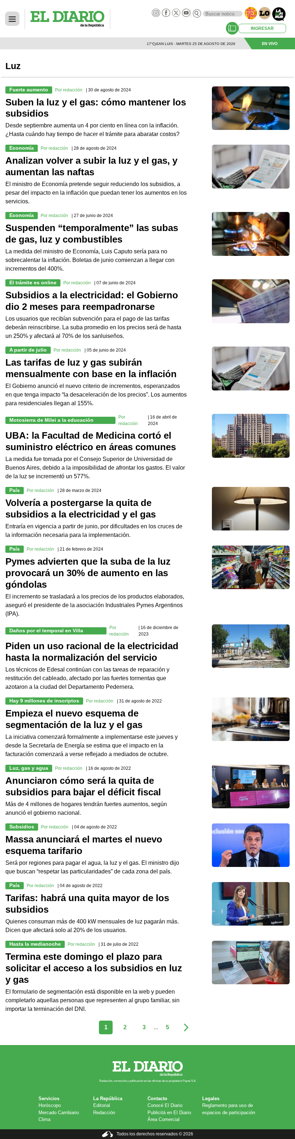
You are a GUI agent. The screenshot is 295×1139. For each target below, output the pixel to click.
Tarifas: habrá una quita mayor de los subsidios (87, 903)
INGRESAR (262, 28)
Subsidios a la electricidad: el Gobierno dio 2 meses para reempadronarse (91, 301)
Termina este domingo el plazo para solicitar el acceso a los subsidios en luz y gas (93, 968)
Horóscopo (49, 1105)
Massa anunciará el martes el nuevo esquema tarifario (83, 845)
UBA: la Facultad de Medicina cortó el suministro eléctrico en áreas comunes (90, 441)
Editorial (101, 1105)
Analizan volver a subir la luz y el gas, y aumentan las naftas (91, 166)
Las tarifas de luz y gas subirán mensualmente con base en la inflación (91, 368)
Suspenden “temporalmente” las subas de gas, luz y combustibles (91, 233)
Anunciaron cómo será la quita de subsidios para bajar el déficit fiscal (83, 786)
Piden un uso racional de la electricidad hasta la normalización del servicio (91, 652)
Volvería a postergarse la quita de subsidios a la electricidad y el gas (80, 508)
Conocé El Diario (165, 1105)
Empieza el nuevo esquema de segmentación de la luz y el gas (73, 719)
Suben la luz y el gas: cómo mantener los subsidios (95, 108)
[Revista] (232, 28)
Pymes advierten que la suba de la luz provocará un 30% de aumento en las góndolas (88, 573)
